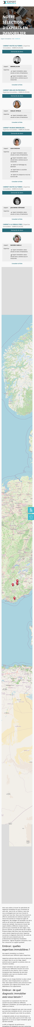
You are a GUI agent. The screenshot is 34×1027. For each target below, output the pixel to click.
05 (13, 39)
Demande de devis (17, 52)
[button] (17, 583)
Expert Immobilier (6, 39)
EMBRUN (17, 39)
